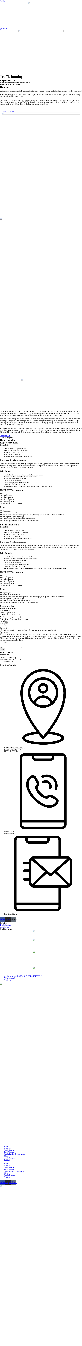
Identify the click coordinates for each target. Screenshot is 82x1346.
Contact (7, 1160)
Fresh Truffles (9, 1152)
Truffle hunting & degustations (14, 1154)
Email (2, 623)
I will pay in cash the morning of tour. (15, 630)
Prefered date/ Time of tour (9, 619)
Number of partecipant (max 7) (10, 617)
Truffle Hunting (5, 925)
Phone (2, 626)
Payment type (4, 628)
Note (2, 647)
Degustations (4, 927)
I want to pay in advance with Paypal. (43, 630)
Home (6, 1146)
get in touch (4, 29)
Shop (6, 1156)
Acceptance (4, 632)
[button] (2, 1)
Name (2, 621)
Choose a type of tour (7, 613)
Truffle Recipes (9, 1158)
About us (7, 1148)
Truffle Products (9, 1150)
